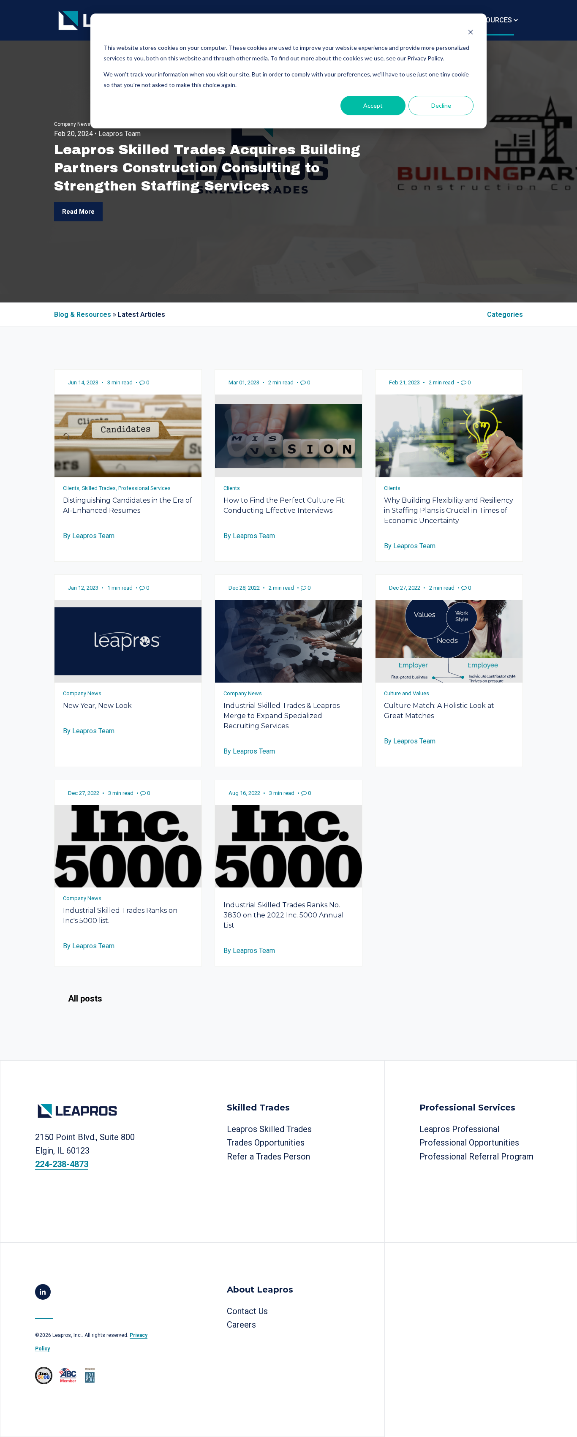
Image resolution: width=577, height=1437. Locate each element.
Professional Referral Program (476, 1156)
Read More (78, 211)
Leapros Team (119, 134)
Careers (241, 1325)
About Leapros (260, 1290)
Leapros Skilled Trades (269, 1129)
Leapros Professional (459, 1129)
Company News (72, 124)
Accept (373, 105)
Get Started (60, 1191)
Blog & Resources (82, 314)
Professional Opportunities (469, 1143)
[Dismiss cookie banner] (471, 32)
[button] (495, 20)
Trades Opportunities (266, 1143)
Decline (441, 105)
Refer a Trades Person (268, 1156)
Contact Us (247, 1311)
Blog (44, 1313)
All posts (85, 998)
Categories (505, 314)
